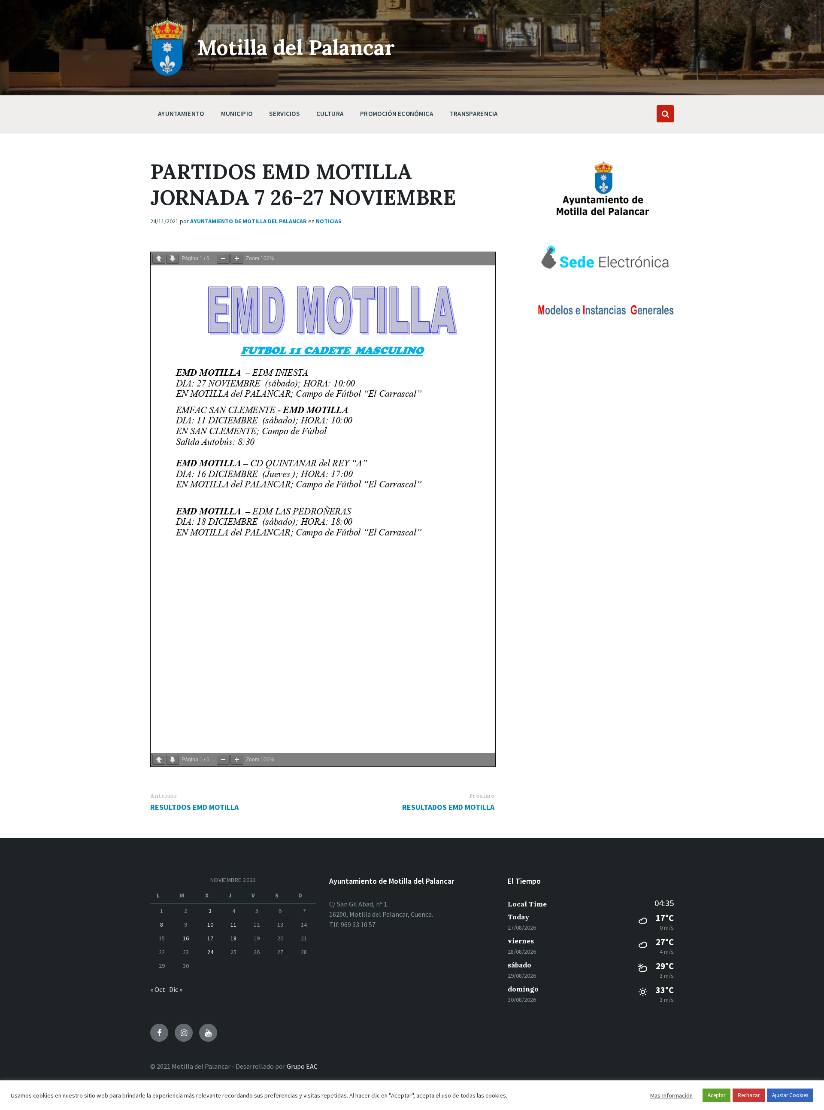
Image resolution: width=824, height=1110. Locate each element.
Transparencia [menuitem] (474, 113)
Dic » (175, 989)
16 (186, 938)
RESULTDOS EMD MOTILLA (194, 807)
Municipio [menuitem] (237, 113)
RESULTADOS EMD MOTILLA (448, 807)
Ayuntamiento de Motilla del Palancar (248, 221)
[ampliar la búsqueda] (665, 113)
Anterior (163, 796)
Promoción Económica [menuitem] (396, 113)
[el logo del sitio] (167, 74)
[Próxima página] (172, 259)
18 (233, 938)
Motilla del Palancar (296, 47)
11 (233, 924)
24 (210, 952)
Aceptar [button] (716, 1095)
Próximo (482, 796)
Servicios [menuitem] (284, 113)
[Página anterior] (158, 259)
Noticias (329, 221)
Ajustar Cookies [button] (790, 1095)
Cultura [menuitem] (329, 113)
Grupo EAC (302, 1066)
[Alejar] (223, 259)
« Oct (157, 989)
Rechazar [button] (749, 1095)
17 (210, 938)
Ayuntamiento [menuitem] (181, 113)
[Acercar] (236, 259)
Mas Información (671, 1095)
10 (210, 924)
